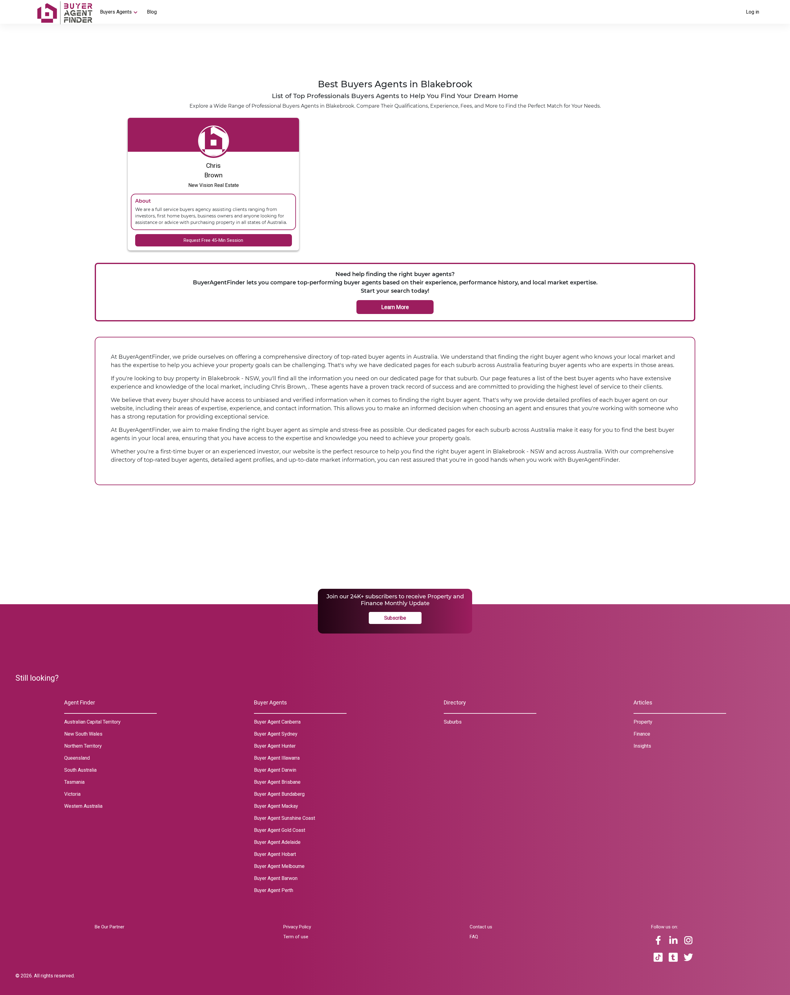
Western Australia (83, 806)
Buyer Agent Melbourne (279, 866)
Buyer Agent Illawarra (277, 758)
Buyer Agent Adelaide (277, 842)
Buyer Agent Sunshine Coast (284, 818)
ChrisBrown (213, 170)
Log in (752, 12)
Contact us (481, 927)
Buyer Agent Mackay (276, 806)
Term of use (295, 936)
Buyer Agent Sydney (275, 734)
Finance (642, 734)
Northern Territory (83, 746)
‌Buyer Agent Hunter (275, 746)
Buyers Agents (116, 12)
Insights (642, 746)
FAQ (474, 936)
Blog (152, 12)
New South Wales (83, 734)
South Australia (80, 770)
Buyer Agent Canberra (277, 722)
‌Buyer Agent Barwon (275, 878)
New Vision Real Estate (213, 185)
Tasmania (74, 782)
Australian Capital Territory (92, 722)
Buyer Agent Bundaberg (279, 794)
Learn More (395, 307)
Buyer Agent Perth (273, 890)
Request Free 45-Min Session (213, 240)
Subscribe (395, 618)
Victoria (72, 794)
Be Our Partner (109, 927)
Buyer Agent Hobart (275, 854)
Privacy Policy (297, 927)
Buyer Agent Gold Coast (279, 830)
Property (643, 722)
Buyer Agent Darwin (275, 770)
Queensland (77, 758)
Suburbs (453, 722)
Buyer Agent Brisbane (277, 782)
